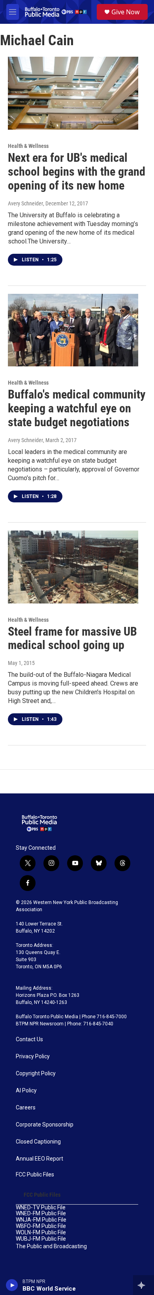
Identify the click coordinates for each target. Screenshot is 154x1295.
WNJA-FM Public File (41, 1220)
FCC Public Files (35, 1175)
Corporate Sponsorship (44, 1125)
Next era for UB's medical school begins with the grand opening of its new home (76, 171)
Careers (26, 1108)
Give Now (125, 11)
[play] (12, 1285)
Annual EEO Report (39, 1159)
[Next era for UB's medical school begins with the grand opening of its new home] (73, 93)
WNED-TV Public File (41, 1208)
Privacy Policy (33, 1056)
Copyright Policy (36, 1074)
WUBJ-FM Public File (41, 1239)
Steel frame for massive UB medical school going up (72, 638)
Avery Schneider (25, 203)
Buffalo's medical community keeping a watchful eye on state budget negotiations (76, 408)
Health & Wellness (28, 146)
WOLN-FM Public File (41, 1233)
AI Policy (26, 1091)
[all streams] (143, 1285)
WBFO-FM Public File (41, 1226)
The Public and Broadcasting (51, 1246)
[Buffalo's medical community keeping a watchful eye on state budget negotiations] (73, 330)
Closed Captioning (38, 1142)
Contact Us (29, 1039)
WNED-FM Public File (41, 1213)
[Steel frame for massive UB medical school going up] (73, 567)
